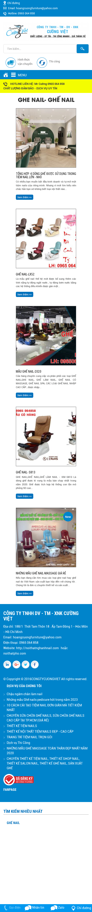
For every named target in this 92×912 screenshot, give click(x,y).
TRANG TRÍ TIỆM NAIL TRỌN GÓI (29, 737)
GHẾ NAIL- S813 (25, 472)
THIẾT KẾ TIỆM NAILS (22, 726)
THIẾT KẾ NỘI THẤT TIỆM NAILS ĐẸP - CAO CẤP (40, 731)
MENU (14, 76)
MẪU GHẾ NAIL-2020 (28, 371)
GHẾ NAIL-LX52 (25, 274)
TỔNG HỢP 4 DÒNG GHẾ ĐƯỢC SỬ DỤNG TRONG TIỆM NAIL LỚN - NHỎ (46, 175)
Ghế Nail (13, 823)
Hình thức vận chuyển (25, 62)
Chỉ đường (13, 3)
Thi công (54, 61)
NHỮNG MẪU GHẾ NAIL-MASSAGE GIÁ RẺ (41, 573)
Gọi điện (15, 907)
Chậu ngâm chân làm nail (24, 694)
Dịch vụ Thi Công (18, 743)
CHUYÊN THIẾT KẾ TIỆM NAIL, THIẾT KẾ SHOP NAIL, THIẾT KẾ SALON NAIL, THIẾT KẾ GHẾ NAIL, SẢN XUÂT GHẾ (45, 763)
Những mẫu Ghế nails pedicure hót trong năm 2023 (42, 699)
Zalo (60, 907)
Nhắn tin (37, 907)
